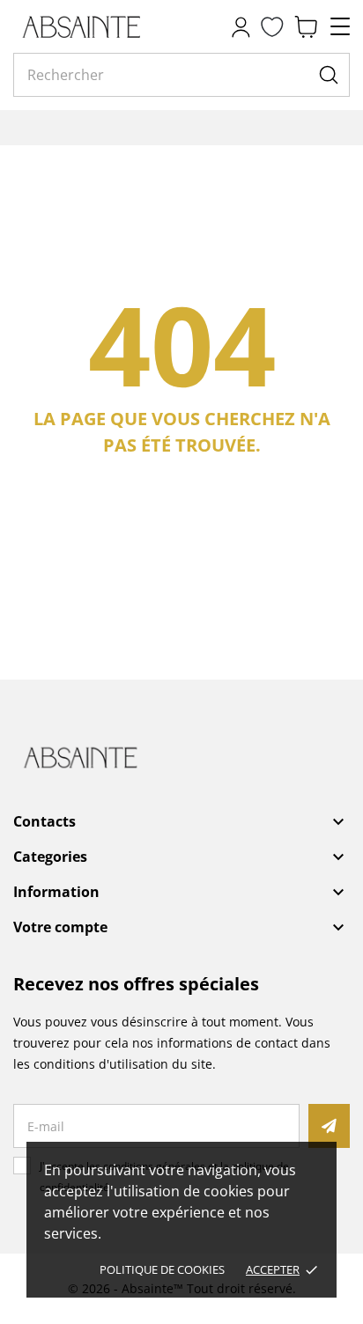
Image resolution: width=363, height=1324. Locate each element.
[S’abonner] (329, 1126)
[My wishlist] (272, 27)
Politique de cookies (162, 1269)
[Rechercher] (329, 75)
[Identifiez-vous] (240, 26)
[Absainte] (92, 26)
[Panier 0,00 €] (305, 27)
